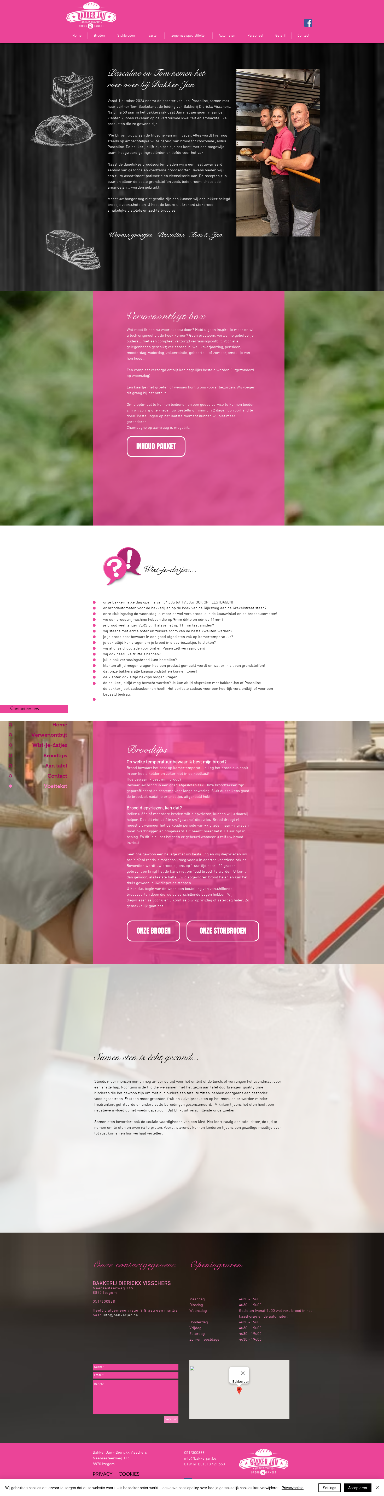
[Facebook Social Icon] (308, 23)
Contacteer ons (24, 708)
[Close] (378, 1487)
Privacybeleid (293, 1487)
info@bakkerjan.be (200, 1458)
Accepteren (357, 1487)
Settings (329, 1487)
